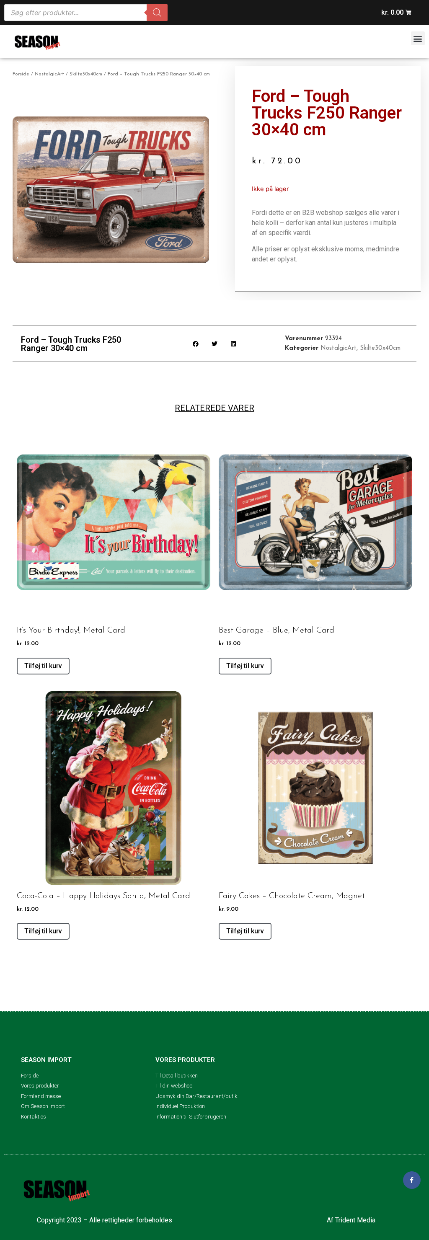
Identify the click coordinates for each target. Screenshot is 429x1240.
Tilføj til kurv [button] (43, 666)
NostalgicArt (49, 74)
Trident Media (355, 1220)
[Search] (157, 12)
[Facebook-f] (412, 1180)
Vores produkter (185, 1060)
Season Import (46, 1060)
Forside (21, 74)
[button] (418, 38)
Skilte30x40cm (86, 74)
